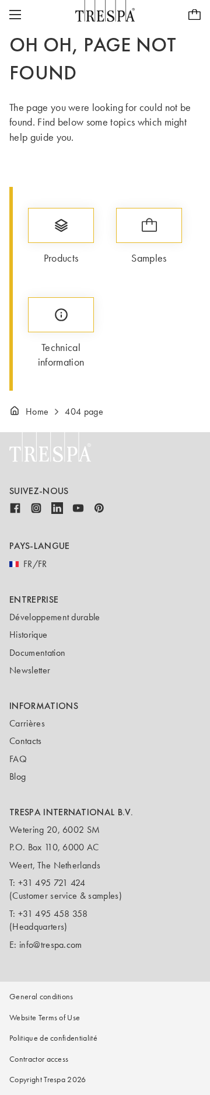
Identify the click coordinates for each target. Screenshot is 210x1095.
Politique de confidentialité (53, 1038)
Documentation (37, 652)
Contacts (25, 740)
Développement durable (54, 617)
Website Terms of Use (44, 1018)
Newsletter (29, 670)
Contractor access (38, 1059)
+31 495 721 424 (52, 882)
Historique (28, 634)
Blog (17, 776)
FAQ (18, 758)
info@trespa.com (50, 944)
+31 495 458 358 (53, 913)
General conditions (41, 997)
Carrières (27, 723)
